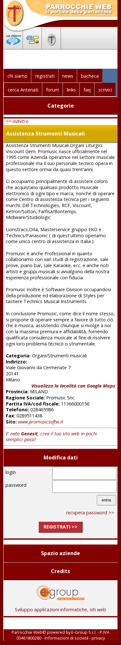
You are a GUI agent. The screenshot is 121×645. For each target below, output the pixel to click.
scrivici (105, 90)
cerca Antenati (23, 90)
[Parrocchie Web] (51, 47)
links (71, 90)
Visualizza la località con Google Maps (73, 386)
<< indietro (17, 121)
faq (87, 90)
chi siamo (17, 76)
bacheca (90, 76)
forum (52, 90)
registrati (45, 76)
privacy (98, 638)
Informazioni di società (66, 638)
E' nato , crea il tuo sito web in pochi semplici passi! (51, 437)
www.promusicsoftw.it (40, 422)
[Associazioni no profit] (13, 47)
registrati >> (60, 527)
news (67, 76)
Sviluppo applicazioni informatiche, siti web (60, 609)
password (15, 485)
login (10, 472)
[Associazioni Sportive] (32, 47)
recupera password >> (90, 513)
